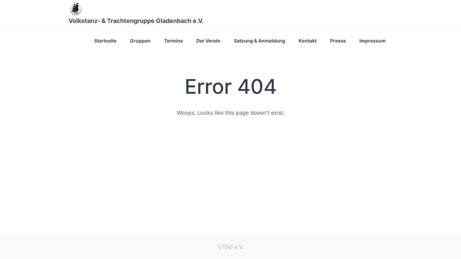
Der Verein (208, 41)
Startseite (105, 41)
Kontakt (308, 41)
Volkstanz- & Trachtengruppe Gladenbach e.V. (136, 20)
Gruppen (140, 41)
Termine (173, 41)
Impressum (372, 41)
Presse (338, 41)
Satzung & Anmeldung (259, 41)
